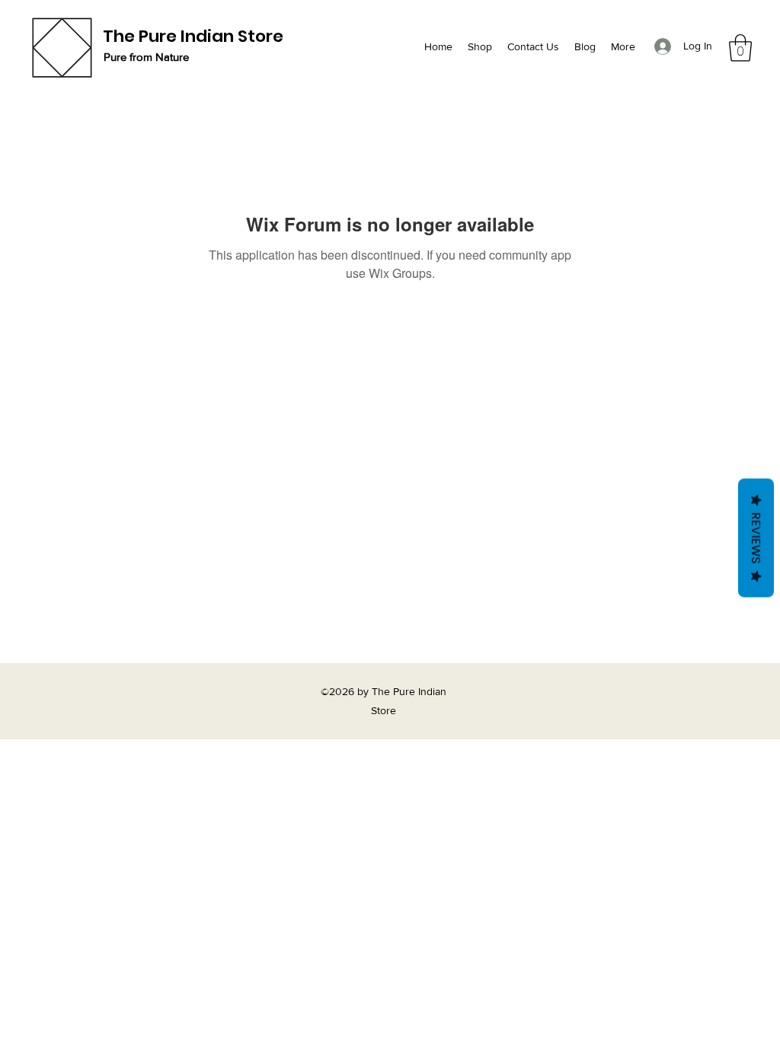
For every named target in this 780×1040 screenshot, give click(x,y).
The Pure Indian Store (193, 36)
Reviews (756, 538)
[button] (740, 48)
